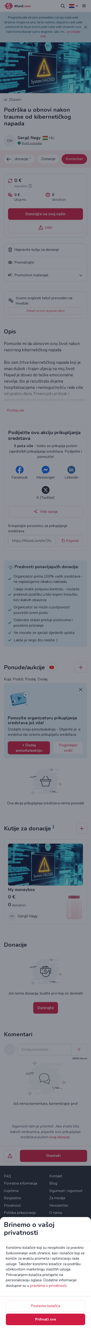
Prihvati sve (45, 1319)
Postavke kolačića (45, 1305)
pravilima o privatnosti (48, 1285)
